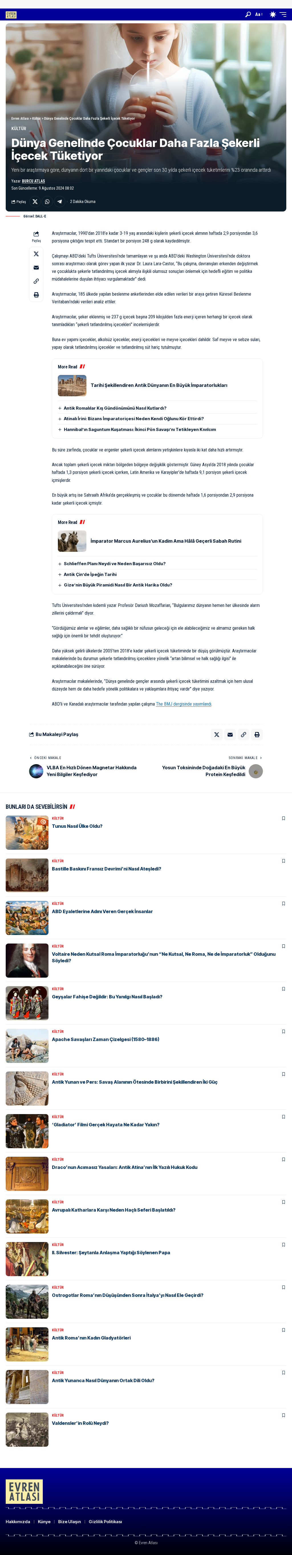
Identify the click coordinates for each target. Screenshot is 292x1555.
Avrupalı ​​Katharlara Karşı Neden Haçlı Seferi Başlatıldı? (113, 1210)
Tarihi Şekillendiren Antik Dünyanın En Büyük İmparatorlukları (159, 385)
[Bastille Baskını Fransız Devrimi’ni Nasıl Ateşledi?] (27, 875)
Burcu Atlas (33, 181)
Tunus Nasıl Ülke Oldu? (77, 826)
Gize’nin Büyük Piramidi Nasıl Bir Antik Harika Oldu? (118, 585)
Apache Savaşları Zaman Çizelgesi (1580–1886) (105, 1039)
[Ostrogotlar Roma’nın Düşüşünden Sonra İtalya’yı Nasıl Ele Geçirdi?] (27, 1302)
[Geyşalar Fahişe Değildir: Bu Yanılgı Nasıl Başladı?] (27, 1003)
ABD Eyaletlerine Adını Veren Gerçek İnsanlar (102, 911)
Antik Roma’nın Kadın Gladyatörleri (91, 1338)
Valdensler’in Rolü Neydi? (80, 1423)
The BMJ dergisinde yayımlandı (183, 704)
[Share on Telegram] (59, 201)
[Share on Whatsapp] (47, 201)
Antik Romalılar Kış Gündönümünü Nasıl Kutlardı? (115, 408)
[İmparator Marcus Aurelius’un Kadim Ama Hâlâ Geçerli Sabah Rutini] (72, 541)
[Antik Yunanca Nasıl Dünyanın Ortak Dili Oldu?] (27, 1387)
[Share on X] (35, 201)
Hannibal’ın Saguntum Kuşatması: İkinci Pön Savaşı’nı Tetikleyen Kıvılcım (140, 429)
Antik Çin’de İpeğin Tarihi (90, 574)
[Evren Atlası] (11, 14)
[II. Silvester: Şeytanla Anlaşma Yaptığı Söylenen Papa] (27, 1259)
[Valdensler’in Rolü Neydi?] (27, 1430)
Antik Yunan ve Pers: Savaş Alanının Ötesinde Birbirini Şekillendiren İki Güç (135, 1082)
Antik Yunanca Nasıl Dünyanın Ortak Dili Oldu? (103, 1380)
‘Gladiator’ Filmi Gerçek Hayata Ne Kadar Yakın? (105, 1124)
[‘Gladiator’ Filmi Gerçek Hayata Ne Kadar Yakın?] (27, 1131)
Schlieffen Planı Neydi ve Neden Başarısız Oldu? (115, 563)
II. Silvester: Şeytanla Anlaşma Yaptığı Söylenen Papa (111, 1252)
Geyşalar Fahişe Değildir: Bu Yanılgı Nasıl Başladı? (107, 997)
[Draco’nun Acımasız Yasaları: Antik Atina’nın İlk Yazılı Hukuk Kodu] (27, 1174)
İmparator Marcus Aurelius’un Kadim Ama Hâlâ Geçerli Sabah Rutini (166, 541)
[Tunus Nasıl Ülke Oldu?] (27, 833)
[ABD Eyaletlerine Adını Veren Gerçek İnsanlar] (27, 918)
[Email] (36, 267)
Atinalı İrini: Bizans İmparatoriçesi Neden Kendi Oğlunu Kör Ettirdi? (134, 418)
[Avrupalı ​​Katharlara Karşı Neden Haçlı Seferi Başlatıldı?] (27, 1216)
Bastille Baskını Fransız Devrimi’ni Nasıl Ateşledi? (106, 869)
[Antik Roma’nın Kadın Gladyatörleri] (27, 1344)
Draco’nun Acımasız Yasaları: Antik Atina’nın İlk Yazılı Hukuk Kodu (124, 1167)
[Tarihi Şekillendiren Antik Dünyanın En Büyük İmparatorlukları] (72, 385)
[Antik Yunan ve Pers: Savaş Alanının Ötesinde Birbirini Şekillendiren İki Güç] (27, 1088)
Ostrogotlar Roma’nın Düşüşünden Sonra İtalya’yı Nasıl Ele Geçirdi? (127, 1295)
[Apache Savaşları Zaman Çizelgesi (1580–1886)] (27, 1046)
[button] (248, 14)
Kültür (18, 128)
